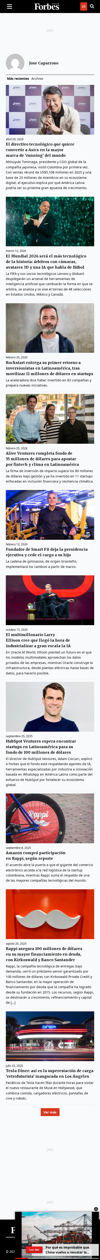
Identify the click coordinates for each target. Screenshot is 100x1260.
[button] (96, 1209)
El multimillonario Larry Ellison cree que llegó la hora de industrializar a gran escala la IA (38, 640)
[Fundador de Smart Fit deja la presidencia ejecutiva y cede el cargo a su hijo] (50, 515)
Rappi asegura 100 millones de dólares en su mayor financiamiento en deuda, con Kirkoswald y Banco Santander (44, 954)
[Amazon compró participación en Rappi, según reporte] (50, 818)
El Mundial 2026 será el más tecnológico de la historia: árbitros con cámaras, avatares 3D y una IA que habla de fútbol (46, 262)
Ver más (50, 1112)
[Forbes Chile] (46, 6)
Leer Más (34, 1249)
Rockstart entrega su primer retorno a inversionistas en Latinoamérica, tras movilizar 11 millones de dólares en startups (49, 368)
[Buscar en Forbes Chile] (92, 6)
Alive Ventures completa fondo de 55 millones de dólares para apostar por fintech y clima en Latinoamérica (42, 459)
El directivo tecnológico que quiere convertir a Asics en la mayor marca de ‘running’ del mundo (40, 150)
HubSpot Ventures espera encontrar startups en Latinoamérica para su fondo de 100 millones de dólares (41, 747)
